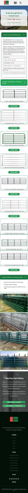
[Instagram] (18, 479)
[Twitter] (16, 479)
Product (14, 452)
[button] (15, 2)
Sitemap (14, 482)
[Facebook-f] (10, 479)
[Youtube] (12, 479)
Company (14, 435)
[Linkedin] (14, 479)
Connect (14, 474)
